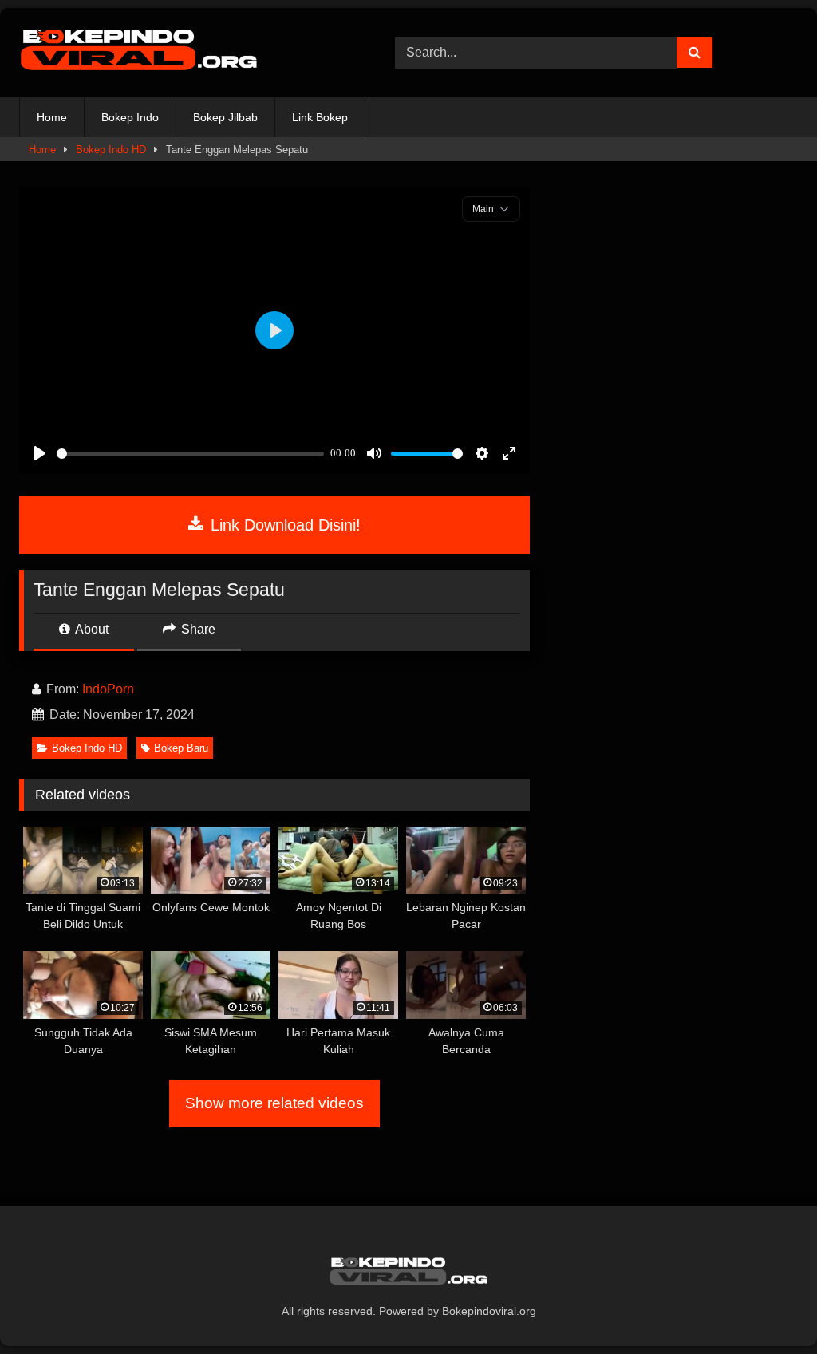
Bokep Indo (130, 117)
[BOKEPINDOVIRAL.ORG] (182, 52)
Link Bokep (320, 117)
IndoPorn (108, 689)
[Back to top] (767, 1306)
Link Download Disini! (283, 525)
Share (196, 629)
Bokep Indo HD (111, 150)
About (91, 629)
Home (52, 117)
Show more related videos (274, 1103)
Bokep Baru (181, 748)
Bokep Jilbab (225, 117)
